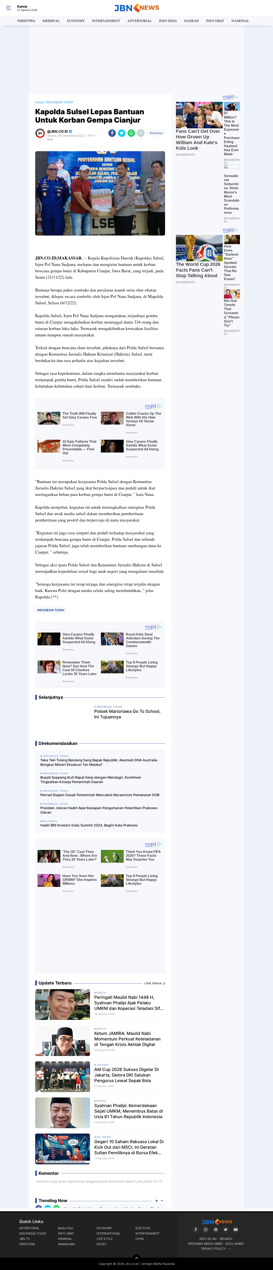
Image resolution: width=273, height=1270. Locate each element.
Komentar (156, 133)
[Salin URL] (141, 133)
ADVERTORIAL (139, 20)
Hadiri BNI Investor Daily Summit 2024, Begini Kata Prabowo (89, 825)
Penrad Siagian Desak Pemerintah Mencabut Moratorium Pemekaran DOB (99, 795)
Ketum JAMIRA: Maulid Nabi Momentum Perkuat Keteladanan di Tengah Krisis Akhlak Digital (127, 1039)
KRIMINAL (51, 20)
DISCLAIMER (234, 1243)
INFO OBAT (215, 20)
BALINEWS (104, 1137)
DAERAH (191, 20)
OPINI (139, 1239)
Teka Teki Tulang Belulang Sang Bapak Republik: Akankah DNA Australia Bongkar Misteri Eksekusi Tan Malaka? (98, 762)
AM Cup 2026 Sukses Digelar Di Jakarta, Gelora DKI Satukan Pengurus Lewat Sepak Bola (126, 1075)
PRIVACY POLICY (213, 1248)
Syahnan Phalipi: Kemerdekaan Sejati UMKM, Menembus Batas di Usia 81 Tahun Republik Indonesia (128, 1111)
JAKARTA (103, 1064)
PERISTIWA (26, 20)
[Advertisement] (136, 60)
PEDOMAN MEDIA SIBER (205, 1243)
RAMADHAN (66, 1244)
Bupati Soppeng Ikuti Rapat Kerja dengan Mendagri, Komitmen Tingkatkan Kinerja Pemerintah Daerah (90, 779)
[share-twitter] (121, 133)
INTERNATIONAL (109, 1233)
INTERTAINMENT (106, 20)
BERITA (101, 992)
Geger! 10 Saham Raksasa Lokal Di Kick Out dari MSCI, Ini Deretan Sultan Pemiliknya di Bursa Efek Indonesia (129, 1147)
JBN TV (24, 1239)
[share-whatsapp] (131, 133)
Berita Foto (65, 1228)
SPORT (102, 1244)
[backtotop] (136, 1258)
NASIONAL (240, 20)
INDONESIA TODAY (51, 610)
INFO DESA (168, 20)
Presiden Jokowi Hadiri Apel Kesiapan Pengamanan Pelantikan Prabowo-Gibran (99, 810)
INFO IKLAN (207, 1239)
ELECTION (142, 1228)
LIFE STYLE (105, 1239)
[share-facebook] (112, 133)
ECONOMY (76, 20)
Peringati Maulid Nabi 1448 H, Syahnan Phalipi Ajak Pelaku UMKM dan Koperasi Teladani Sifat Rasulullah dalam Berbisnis (129, 1003)
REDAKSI (226, 1239)
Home (39, 102)
